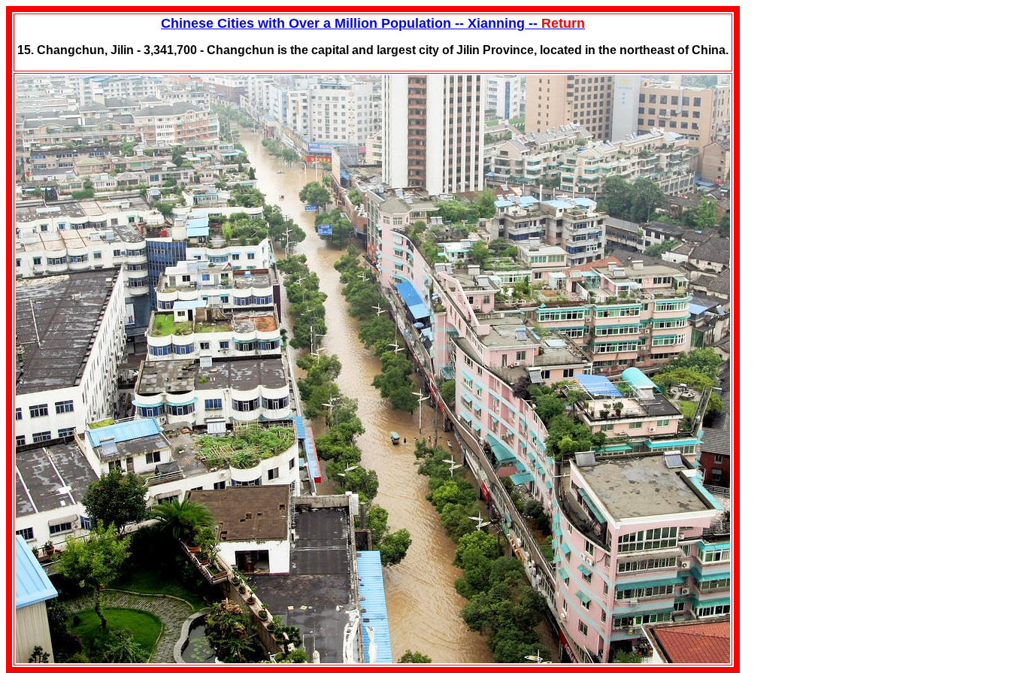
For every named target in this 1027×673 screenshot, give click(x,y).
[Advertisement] (852, 100)
